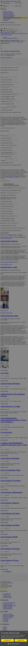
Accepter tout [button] (7, 640)
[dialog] (14, 638)
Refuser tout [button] (21, 640)
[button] (14, 643)
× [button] (26, 632)
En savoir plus (17, 637)
